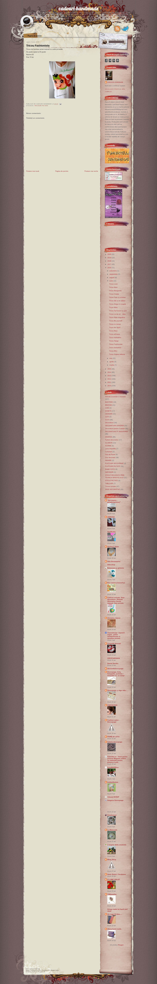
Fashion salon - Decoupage (113, 721)
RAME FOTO (110, 469)
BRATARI (108, 405)
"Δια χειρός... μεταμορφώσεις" (114, 501)
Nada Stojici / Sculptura (116, 874)
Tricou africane (114, 334)
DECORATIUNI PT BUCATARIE (116, 431)
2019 (109, 258)
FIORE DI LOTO (113, 737)
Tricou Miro (113, 351)
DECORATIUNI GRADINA (114, 426)
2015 (109, 369)
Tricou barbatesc (115, 337)
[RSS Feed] (117, 28)
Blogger (121, 945)
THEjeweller (112, 894)
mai (111, 358)
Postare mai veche (91, 171)
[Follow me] (125, 28)
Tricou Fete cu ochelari (117, 297)
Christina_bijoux (113, 618)
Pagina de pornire (35, 36)
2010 (109, 386)
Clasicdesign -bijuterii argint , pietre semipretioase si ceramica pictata (116, 635)
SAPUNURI (109, 472)
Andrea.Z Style (113, 547)
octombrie (113, 271)
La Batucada (112, 830)
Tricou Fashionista (38, 45)
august (112, 277)
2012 (109, 379)
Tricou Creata (114, 294)
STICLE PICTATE (111, 480)
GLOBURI (108, 443)
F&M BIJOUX (112, 705)
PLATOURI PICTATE (112, 466)
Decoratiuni (109, 423)
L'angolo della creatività (116, 845)
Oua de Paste (110, 454)
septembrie (113, 274)
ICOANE (108, 446)
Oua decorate (110, 457)
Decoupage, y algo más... (117, 690)
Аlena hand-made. (114, 929)
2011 (109, 382)
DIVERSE (108, 437)
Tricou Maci (113, 287)
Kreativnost (111, 815)
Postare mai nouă (32, 171)
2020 (109, 254)
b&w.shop (111, 565)
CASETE (108, 411)
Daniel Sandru (112, 663)
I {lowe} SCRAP (113, 797)
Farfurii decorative (111, 440)
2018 (109, 261)
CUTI (107, 417)
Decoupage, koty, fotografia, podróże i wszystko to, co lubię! (116, 674)
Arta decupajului (113, 561)
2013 (109, 376)
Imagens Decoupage (115, 800)
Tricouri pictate (41, 105)
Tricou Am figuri (114, 327)
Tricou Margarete (115, 291)
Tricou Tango (113, 341)
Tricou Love (113, 284)
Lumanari (108, 452)
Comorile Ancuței (114, 643)
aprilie (111, 362)
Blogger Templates (31, 970)
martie (111, 365)
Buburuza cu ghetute (115, 568)
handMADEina (112, 767)
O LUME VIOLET (113, 879)
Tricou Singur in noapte (117, 304)
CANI (107, 408)
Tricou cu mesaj (115, 324)
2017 (109, 264)
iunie (111, 281)
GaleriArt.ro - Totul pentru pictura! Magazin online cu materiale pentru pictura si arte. (117, 759)
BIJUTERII (109, 402)
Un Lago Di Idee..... (114, 914)
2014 (109, 372)
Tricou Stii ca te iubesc (117, 301)
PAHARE (108, 460)
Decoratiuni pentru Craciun (115, 428)
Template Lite (41, 971)
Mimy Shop (111, 859)
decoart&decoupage (115, 668)
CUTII (107, 420)
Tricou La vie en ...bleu (117, 314)
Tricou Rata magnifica (117, 317)
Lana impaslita (110, 449)
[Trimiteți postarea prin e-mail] (59, 104)
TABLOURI (109, 483)
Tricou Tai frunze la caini (118, 311)
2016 (109, 268)
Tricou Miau (113, 307)
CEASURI (108, 414)
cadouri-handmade (78, 8)
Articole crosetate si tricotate (115, 397)
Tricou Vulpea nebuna (117, 354)
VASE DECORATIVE (112, 489)
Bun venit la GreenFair (116, 583)
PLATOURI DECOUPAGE (114, 463)
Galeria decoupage (114, 742)
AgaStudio (111, 532)
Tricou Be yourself (115, 321)
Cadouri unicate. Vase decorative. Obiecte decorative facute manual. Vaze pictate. (115, 600)
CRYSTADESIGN (113, 658)
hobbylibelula (112, 782)
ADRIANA (111, 517)
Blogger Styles (55, 970)
